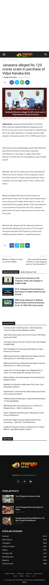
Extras (28, 576)
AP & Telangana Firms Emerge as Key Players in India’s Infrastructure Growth (30, 291)
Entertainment (38, 573)
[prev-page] (3, 311)
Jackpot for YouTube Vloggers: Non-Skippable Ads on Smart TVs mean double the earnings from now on (23, 371)
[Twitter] (17, 82)
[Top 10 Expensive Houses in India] (8, 499)
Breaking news (7, 284)
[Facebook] (11, 82)
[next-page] (7, 311)
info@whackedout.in (29, 475)
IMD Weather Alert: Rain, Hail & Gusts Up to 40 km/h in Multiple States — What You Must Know (23, 407)
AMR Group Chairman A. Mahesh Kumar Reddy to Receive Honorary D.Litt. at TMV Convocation (24, 364)
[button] (4, 54)
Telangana (20, 573)
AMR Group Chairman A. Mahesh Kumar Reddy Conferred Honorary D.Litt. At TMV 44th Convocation (29, 302)
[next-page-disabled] (7, 447)
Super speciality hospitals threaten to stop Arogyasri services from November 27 (36, 261)
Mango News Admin (10, 77)
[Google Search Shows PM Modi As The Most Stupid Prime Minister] (8, 521)
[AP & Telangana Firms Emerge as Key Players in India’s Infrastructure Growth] (8, 292)
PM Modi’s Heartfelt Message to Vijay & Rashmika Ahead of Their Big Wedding (24, 400)
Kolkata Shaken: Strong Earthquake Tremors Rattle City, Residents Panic (24, 378)
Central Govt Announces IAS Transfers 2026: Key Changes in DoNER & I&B (29, 281)
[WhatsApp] (22, 82)
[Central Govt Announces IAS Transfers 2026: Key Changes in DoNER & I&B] (8, 281)
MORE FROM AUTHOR (28, 272)
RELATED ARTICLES (11, 272)
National (28, 573)
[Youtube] (30, 481)
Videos (21, 576)
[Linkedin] (27, 82)
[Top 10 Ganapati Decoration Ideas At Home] (8, 510)
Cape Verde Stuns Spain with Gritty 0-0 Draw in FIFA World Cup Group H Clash (24, 336)
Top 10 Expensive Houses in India (27, 496)
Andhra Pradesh (13, 60)
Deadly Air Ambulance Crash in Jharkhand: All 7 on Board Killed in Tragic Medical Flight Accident (24, 428)
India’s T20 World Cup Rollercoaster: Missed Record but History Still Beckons (24, 414)
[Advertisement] (24, 25)
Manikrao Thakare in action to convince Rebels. (12, 260)
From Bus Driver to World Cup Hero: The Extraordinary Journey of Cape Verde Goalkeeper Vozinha (23, 329)
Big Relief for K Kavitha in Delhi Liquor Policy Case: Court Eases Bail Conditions (24, 386)
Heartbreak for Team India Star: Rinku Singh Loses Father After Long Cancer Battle (24, 393)
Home (4, 60)
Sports (15, 576)
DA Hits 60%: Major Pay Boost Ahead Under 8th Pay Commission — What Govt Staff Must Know (22, 421)
